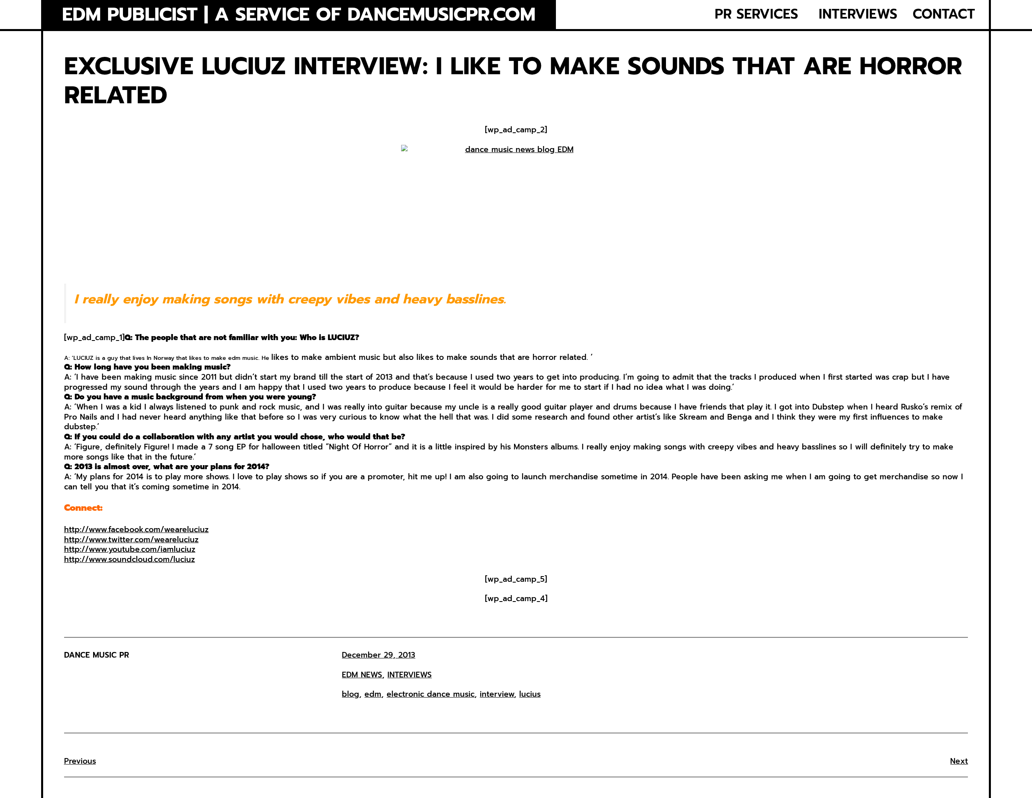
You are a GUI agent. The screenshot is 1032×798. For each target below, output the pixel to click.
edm (372, 694)
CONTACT (944, 14)
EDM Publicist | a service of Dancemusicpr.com (298, 14)
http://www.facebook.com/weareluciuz (136, 529)
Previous (80, 761)
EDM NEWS (362, 675)
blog (350, 694)
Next (959, 761)
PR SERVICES (756, 14)
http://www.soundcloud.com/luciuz (129, 559)
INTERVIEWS (858, 14)
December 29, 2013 (378, 655)
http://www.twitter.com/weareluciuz (131, 539)
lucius (530, 694)
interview (497, 694)
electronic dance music (430, 694)
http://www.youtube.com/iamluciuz (130, 549)
